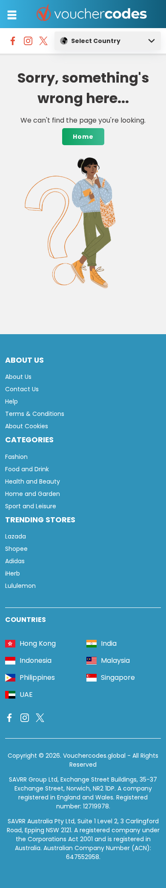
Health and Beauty (32, 481)
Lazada (15, 536)
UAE (26, 694)
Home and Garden (32, 494)
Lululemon (20, 585)
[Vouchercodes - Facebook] (13, 43)
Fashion (16, 457)
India (109, 643)
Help (11, 401)
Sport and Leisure (30, 506)
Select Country (95, 41)
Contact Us (22, 389)
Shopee (16, 548)
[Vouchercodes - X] (43, 43)
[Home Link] (92, 14)
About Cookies (26, 426)
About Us (18, 376)
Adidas (15, 561)
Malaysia (115, 660)
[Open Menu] (12, 15)
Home (83, 136)
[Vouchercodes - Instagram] (28, 43)
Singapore (118, 677)
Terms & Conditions (34, 414)
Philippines (37, 677)
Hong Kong (38, 643)
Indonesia (36, 660)
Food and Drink (27, 469)
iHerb (12, 573)
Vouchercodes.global (94, 755)
